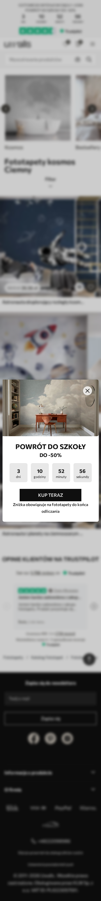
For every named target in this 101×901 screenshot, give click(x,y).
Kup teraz (50, 495)
